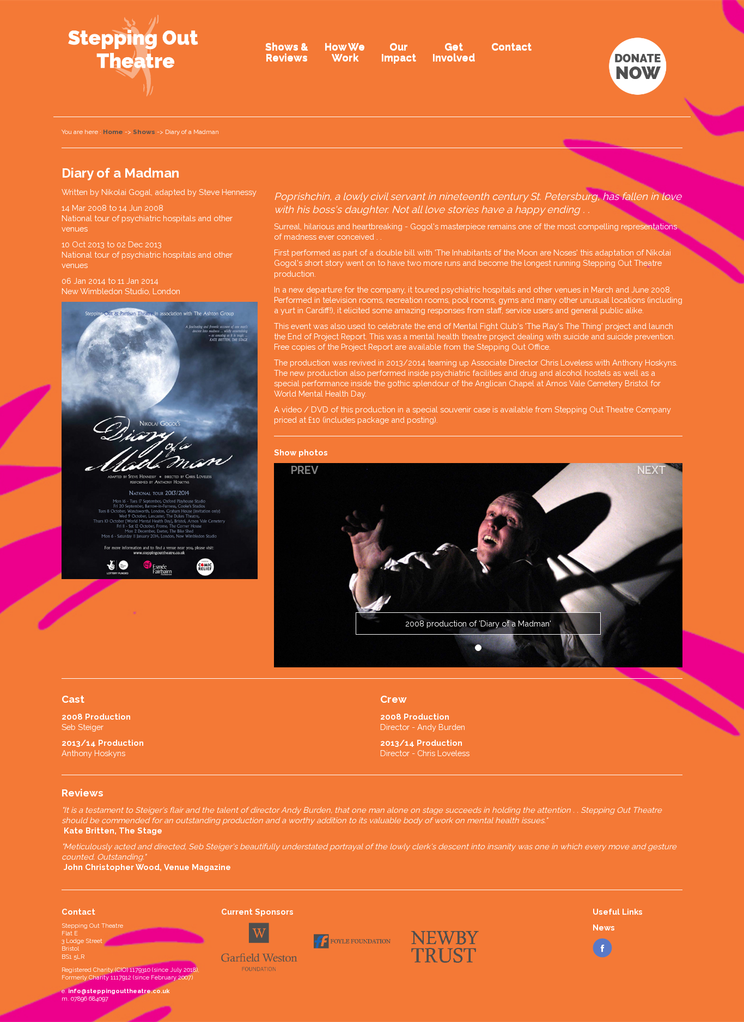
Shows (144, 132)
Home (113, 132)
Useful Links (618, 911)
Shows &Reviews (286, 51)
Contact (511, 46)
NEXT (651, 470)
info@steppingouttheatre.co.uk (119, 991)
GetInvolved (453, 51)
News (604, 927)
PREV (305, 470)
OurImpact (398, 51)
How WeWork (345, 51)
